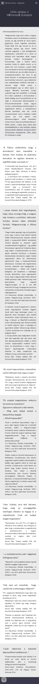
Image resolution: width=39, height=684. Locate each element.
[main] (19, 13)
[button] (2, 3)
